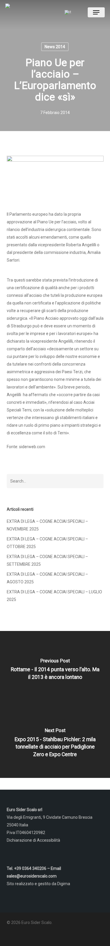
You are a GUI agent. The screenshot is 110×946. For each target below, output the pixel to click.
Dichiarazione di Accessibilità (33, 840)
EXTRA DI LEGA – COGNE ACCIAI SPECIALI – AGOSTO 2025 (47, 578)
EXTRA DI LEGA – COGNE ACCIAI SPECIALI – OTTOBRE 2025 (47, 543)
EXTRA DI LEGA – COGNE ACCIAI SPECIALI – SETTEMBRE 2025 (47, 560)
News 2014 (55, 46)
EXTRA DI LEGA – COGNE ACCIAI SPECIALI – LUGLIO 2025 (54, 596)
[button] (96, 12)
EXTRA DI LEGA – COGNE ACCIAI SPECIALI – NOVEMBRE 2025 (47, 525)
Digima (63, 883)
